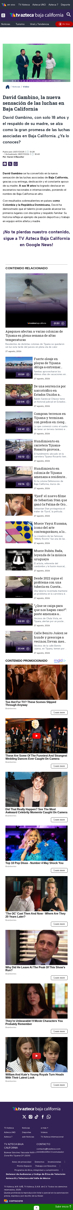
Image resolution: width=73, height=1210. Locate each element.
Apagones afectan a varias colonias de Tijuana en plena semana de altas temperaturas (34, 335)
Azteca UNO (39, 4)
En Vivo (66, 24)
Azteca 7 (53, 4)
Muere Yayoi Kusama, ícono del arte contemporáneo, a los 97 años (50, 529)
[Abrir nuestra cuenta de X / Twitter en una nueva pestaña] (24, 1117)
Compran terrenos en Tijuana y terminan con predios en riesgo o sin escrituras (50, 420)
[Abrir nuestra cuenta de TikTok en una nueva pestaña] (36, 1117)
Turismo (20, 24)
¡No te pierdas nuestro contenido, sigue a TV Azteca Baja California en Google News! (36, 238)
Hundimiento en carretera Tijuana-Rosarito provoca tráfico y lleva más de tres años (50, 449)
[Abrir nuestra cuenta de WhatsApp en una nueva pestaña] (49, 1117)
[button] (36, 1208)
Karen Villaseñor (15, 157)
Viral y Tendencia (39, 24)
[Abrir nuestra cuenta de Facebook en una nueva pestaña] (43, 1117)
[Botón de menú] (3, 15)
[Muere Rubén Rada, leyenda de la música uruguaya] (19, 560)
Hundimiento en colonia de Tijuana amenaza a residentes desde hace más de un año (50, 476)
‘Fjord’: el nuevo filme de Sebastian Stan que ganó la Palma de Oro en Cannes (50, 502)
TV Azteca (24, 4)
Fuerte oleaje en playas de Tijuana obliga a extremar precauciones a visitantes (47, 367)
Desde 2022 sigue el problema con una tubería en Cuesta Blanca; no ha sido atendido (48, 586)
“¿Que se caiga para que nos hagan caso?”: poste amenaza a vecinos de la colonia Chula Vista (50, 613)
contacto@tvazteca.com (48, 1149)
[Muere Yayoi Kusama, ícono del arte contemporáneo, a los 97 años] (19, 533)
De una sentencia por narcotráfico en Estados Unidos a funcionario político (50, 392)
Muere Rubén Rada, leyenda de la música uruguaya (50, 555)
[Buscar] (69, 15)
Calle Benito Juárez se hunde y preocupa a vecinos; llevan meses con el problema (50, 639)
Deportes (66, 4)
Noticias (5, 24)
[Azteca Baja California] (36, 15)
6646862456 (43, 1152)
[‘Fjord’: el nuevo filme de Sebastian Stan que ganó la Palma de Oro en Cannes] (19, 505)
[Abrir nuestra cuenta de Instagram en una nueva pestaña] (30, 1117)
